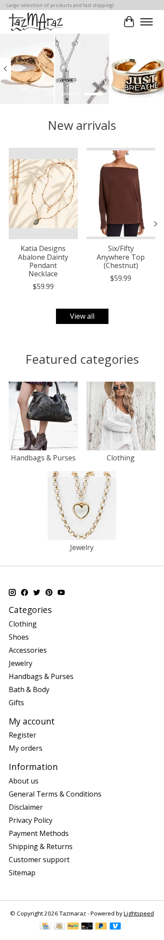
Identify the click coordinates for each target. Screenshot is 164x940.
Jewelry (82, 547)
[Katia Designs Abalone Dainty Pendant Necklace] (43, 193)
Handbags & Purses (43, 458)
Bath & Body (29, 689)
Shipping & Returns (41, 846)
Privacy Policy (30, 820)
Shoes (19, 637)
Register (22, 735)
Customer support (39, 859)
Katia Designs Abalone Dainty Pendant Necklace (43, 261)
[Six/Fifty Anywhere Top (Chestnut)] (121, 193)
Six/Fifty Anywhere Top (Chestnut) (121, 257)
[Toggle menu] (146, 22)
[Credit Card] (45, 927)
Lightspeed (139, 913)
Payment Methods (39, 833)
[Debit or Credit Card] (87, 927)
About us (23, 781)
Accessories (28, 650)
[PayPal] (73, 927)
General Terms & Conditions (55, 794)
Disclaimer (26, 807)
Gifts (16, 702)
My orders (25, 748)
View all (82, 316)
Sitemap (22, 872)
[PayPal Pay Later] (101, 927)
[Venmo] (115, 927)
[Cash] (59, 927)
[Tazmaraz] (36, 22)
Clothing (121, 458)
